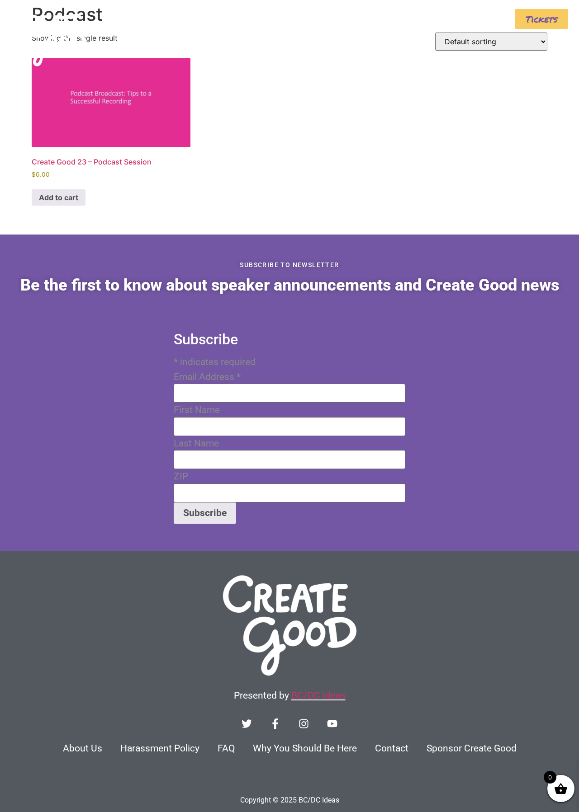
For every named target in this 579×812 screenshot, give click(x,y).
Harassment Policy (159, 748)
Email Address (207, 377)
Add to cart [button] (58, 197)
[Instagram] (304, 723)
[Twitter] (247, 723)
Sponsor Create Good (472, 748)
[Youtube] (332, 723)
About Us (82, 748)
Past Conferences (455, 17)
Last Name (196, 443)
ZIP (181, 476)
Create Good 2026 (238, 17)
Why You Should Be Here (305, 748)
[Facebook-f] (275, 723)
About (305, 17)
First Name (197, 410)
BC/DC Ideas (318, 695)
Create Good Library (376, 17)
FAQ (226, 748)
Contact (391, 748)
